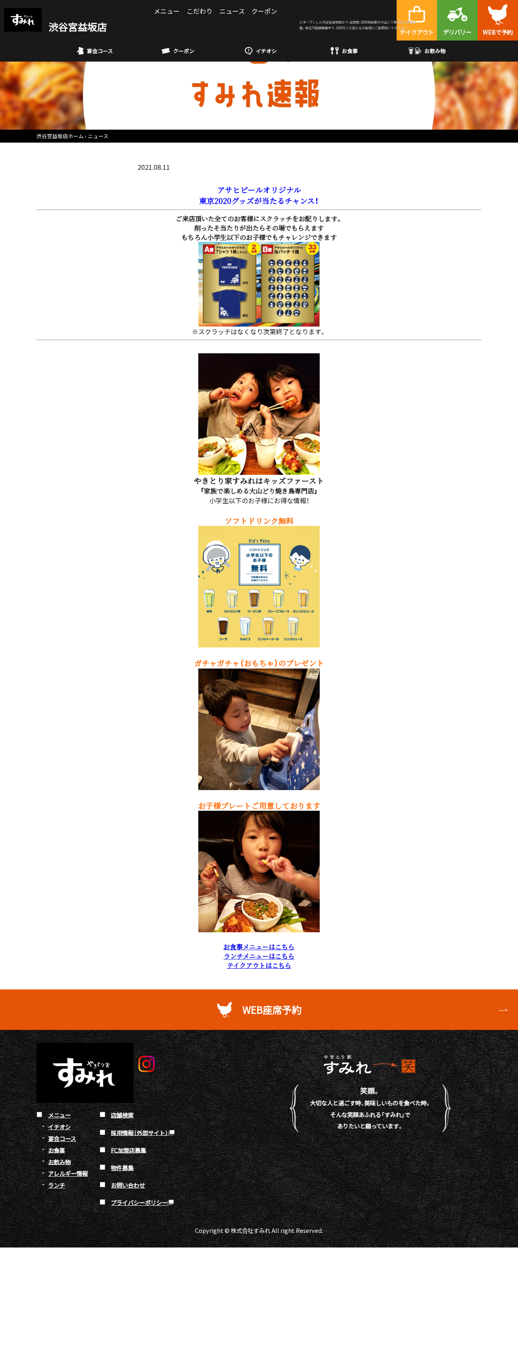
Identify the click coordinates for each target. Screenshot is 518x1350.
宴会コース (100, 51)
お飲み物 (435, 51)
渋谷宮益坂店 (77, 26)
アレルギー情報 (68, 1173)
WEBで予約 (498, 32)
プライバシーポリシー (139, 1202)
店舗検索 (122, 1115)
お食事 (350, 51)
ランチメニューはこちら (259, 956)
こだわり (199, 11)
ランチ (56, 1185)
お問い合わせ (128, 1185)
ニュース (232, 11)
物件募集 (122, 1167)
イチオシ (266, 51)
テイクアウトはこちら (259, 965)
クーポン (264, 11)
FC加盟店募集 (128, 1149)
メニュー (167, 11)
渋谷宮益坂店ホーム (60, 136)
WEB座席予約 (271, 1009)
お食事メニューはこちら (259, 946)
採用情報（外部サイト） (139, 1132)
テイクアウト (417, 32)
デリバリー (457, 32)
